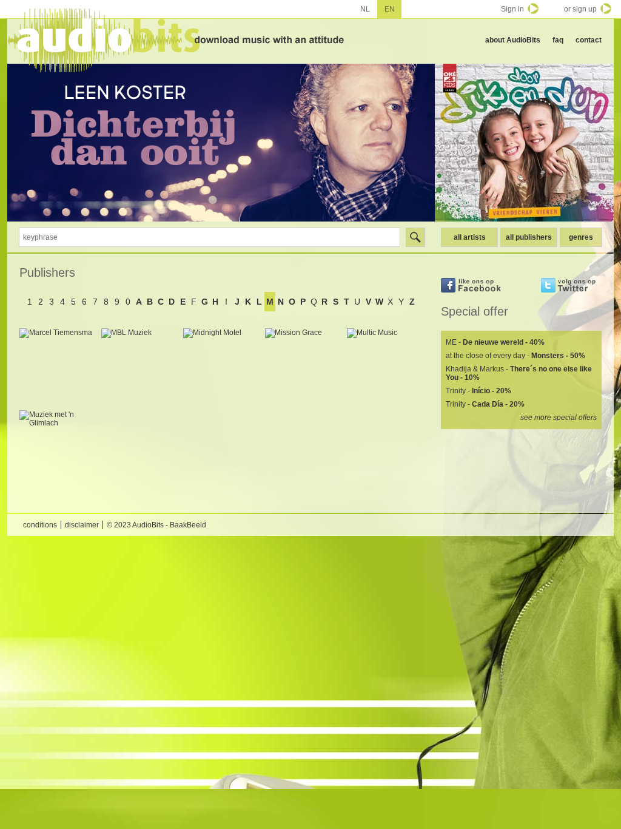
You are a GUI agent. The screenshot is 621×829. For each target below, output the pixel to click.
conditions (40, 525)
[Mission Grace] (303, 366)
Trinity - (478, 391)
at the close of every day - (515, 355)
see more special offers (558, 417)
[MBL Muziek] (139, 366)
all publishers (529, 237)
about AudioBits (512, 40)
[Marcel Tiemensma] (57, 366)
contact (589, 40)
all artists (470, 237)
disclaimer (82, 525)
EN (389, 9)
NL (365, 9)
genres (581, 237)
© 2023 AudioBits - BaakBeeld (156, 525)
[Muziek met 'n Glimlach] (57, 448)
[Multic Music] (385, 366)
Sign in (512, 9)
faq (557, 40)
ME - (495, 342)
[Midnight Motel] (221, 366)
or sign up (580, 9)
